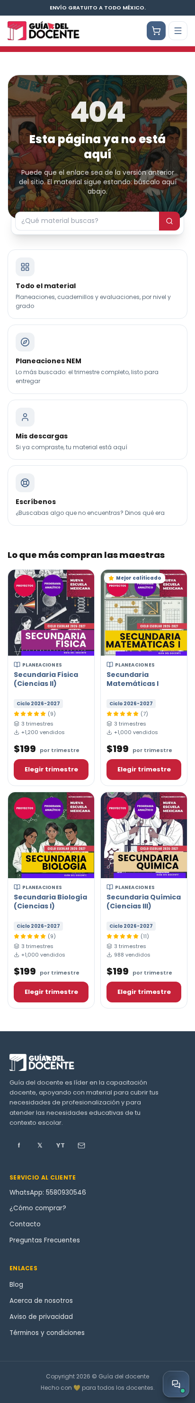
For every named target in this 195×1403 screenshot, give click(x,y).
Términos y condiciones (47, 1332)
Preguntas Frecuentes (44, 1240)
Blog (16, 1284)
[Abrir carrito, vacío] (156, 30)
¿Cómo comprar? (37, 1208)
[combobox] (87, 221)
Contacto (25, 1224)
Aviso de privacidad (41, 1316)
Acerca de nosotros (41, 1300)
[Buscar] (169, 221)
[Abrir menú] (177, 30)
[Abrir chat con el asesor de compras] (176, 1384)
